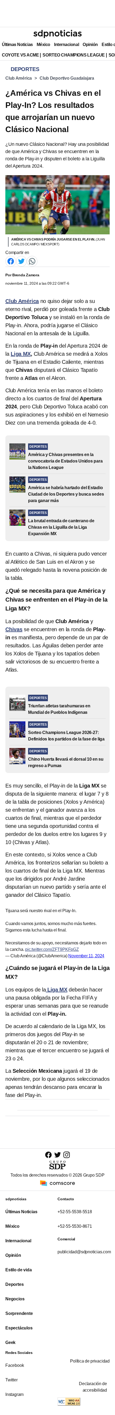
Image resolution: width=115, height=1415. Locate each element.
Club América (18, 78)
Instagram (14, 1394)
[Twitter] (21, 261)
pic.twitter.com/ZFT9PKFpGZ (52, 949)
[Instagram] (66, 1154)
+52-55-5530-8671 (74, 1226)
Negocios (14, 1299)
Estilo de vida (18, 1270)
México (43, 44)
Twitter (11, 1380)
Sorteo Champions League (74, 55)
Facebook (14, 1365)
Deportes (14, 1284)
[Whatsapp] (32, 261)
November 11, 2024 (86, 956)
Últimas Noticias (17, 44)
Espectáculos (19, 1328)
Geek (10, 1342)
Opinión (90, 44)
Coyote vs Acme (20, 55)
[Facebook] (10, 261)
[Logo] (57, 34)
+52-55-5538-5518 (74, 1211)
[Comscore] (57, 1182)
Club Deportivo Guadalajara (67, 78)
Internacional (66, 44)
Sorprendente (19, 1313)
